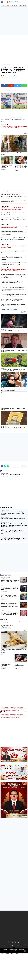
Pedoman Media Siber (20, 945)
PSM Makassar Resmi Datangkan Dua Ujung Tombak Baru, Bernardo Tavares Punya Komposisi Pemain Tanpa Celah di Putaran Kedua (13, 538)
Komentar (24, 465)
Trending (3, 5)
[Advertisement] (14, 21)
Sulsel (20, 5)
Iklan (7, 945)
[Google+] (11, 85)
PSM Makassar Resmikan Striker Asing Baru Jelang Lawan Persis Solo (13, 519)
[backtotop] (14, 948)
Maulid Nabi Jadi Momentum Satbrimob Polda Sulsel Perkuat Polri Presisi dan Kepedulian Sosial (10, 580)
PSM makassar (13, 309)
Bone (3, 585)
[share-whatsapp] (8, 466)
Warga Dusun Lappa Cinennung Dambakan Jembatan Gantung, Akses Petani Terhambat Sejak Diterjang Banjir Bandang (14, 197)
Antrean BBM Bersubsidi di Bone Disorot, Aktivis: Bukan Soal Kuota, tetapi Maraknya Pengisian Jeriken (9, 605)
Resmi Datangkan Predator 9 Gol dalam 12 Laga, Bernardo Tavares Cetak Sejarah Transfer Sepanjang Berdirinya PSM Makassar (14, 525)
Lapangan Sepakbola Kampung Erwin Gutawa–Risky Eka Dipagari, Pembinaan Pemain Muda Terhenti (13, 200)
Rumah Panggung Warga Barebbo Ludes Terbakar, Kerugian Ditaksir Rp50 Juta (9, 588)
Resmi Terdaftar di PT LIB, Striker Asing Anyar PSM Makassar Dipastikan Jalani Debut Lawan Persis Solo (13, 532)
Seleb (24, 5)
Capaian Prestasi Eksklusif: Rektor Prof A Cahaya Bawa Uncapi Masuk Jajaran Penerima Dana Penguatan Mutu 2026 (13, 193)
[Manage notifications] (25, 951)
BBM (3, 610)
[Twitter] (17, 85)
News (8, 5)
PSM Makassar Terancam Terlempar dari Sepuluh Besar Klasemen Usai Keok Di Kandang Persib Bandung (13, 513)
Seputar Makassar (6, 577)
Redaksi (3, 945)
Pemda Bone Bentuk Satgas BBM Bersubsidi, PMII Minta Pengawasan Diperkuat (10, 597)
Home (2, 64)
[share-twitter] (5, 466)
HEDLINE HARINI (5, 309)
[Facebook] (4, 85)
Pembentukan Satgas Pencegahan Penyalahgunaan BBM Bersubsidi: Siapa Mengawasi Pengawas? (9, 613)
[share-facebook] (2, 466)
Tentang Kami (12, 945)
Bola (12, 5)
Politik (15, 5)
